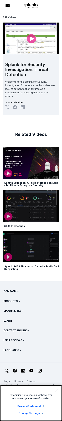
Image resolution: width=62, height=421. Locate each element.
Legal (7, 381)
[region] (31, 403)
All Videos (10, 17)
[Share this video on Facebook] (15, 107)
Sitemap (31, 381)
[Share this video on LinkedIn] (23, 107)
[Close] (57, 390)
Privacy (18, 381)
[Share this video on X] (7, 107)
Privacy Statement (29, 406)
